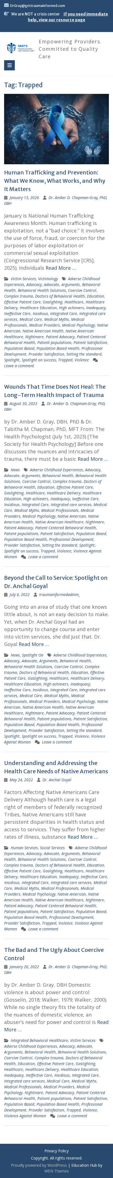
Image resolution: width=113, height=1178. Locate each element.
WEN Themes (56, 1171)
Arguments (70, 284)
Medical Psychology (78, 325)
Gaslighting (52, 302)
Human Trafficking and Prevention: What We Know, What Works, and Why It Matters (54, 180)
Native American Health (42, 330)
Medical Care (30, 319)
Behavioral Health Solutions (42, 290)
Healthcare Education (38, 307)
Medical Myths (56, 319)
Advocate (51, 284)
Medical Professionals (59, 510)
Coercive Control (82, 290)
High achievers (71, 307)
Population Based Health (57, 348)
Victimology (48, 278)
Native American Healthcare (59, 522)
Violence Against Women (25, 1115)
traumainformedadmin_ (59, 594)
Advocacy (34, 284)
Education (95, 296)
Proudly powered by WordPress (39, 1165)
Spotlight (11, 359)
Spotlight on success (39, 359)
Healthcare (73, 302)
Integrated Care (63, 313)
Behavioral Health (57, 475)
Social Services (52, 847)
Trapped (65, 359)
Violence (82, 359)
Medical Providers (44, 325)
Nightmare (34, 336)
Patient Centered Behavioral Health (65, 527)
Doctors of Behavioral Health (60, 296)
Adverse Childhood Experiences (56, 469)
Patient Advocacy (60, 336)
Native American (72, 516)
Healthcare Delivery (63, 493)
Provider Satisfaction (46, 354)
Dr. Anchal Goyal (57, 779)
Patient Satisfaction (90, 342)
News (15, 469)
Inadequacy (96, 307)
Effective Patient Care (22, 302)
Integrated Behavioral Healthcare (39, 1040)
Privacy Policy (56, 1151)
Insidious (40, 313)
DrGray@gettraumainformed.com (37, 6)
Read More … (61, 267)
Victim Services (23, 278)
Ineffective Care (17, 313)
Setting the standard (83, 354)
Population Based (19, 348)
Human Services (24, 847)
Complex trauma (18, 296)
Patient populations (54, 342)
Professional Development (71, 539)
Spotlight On (32, 655)
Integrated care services (71, 504)
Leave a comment (19, 365)
